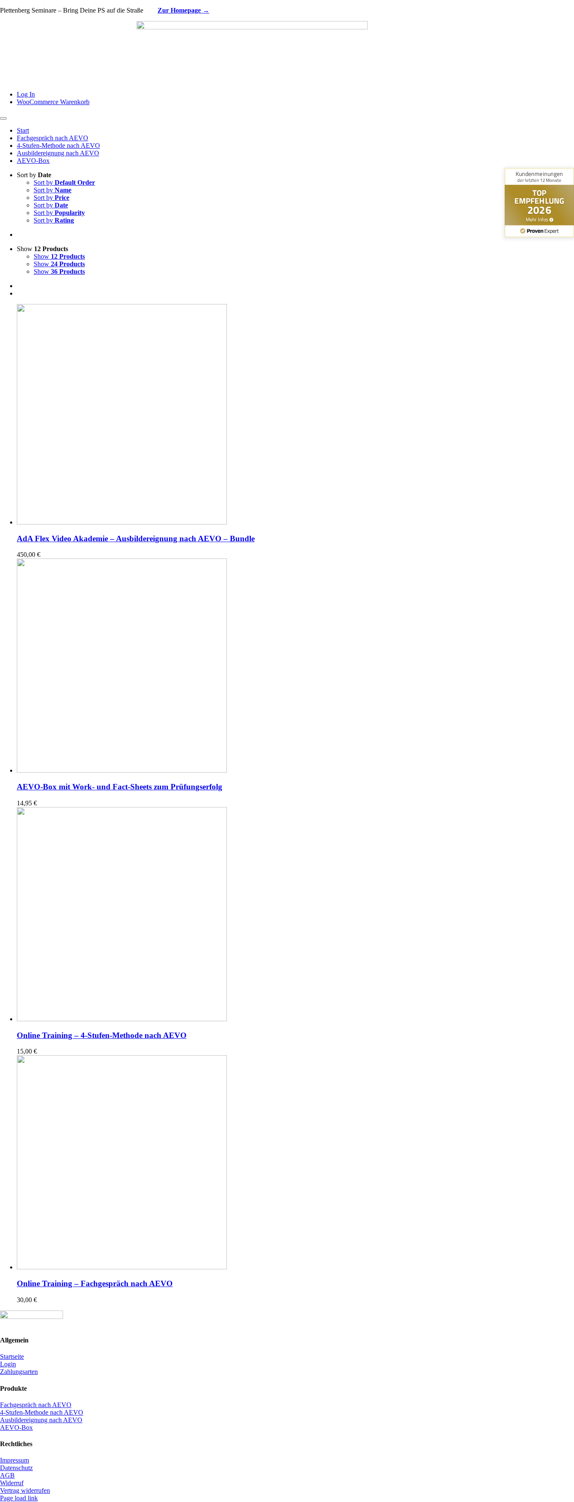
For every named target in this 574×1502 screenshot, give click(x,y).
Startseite (12, 1356)
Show (59, 256)
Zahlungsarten (19, 1371)
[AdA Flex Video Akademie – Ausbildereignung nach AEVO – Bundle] (122, 522)
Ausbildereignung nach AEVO (41, 1419)
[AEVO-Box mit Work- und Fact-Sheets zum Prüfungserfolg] (122, 770)
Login (8, 1364)
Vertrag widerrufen (25, 1490)
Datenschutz (16, 1467)
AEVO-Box (16, 1427)
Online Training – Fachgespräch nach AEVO (95, 1283)
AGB (7, 1475)
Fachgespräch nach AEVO (35, 1404)
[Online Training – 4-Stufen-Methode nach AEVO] (122, 1018)
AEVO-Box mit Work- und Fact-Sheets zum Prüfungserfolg (119, 786)
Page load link (19, 1498)
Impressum (14, 1460)
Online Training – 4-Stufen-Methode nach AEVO (102, 1035)
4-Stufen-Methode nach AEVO (41, 1412)
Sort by (64, 182)
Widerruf (12, 1482)
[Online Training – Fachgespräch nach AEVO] (122, 1267)
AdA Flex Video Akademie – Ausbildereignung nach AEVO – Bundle (136, 538)
